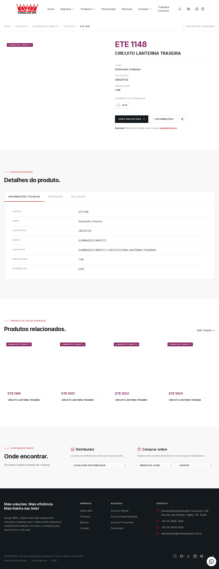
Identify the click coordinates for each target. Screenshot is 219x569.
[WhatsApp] (196, 8)
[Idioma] (188, 9)
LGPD (54, 560)
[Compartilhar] (182, 119)
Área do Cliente (119, 510)
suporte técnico (168, 128)
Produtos (86, 9)
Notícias (127, 9)
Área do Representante (124, 516)
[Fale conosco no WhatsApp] (211, 561)
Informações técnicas (24, 196)
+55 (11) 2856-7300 (172, 521)
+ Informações (163, 119)
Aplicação (78, 196)
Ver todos (204, 330)
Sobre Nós (86, 510)
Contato (143, 9)
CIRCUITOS (69, 26)
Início (51, 9)
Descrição (55, 196)
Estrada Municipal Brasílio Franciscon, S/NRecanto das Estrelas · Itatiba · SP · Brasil (184, 512)
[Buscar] (180, 9)
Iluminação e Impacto (45, 26)
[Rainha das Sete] (27, 9)
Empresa (66, 9)
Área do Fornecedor (122, 522)
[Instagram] (202, 8)
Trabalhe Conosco (163, 9)
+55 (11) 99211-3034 (172, 527)
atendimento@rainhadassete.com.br (181, 533)
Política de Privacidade (15, 560)
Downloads (109, 9)
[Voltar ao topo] (213, 556)
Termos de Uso (39, 560)
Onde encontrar (129, 119)
